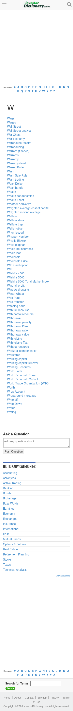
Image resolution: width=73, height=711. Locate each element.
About (17, 697)
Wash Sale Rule (17, 175)
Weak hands (15, 187)
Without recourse (18, 346)
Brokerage (9, 498)
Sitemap (42, 697)
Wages (11, 122)
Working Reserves (19, 367)
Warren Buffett (16, 167)
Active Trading (12, 483)
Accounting (10, 473)
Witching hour (16, 306)
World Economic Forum (22, 375)
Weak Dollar (15, 183)
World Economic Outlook (23, 379)
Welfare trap (15, 224)
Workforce (13, 355)
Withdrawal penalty (19, 322)
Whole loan (14, 253)
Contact (29, 697)
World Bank (14, 371)
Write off (12, 399)
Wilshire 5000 (16, 277)
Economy (9, 513)
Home (7, 697)
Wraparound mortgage (21, 395)
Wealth (11, 192)
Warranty (13, 159)
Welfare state (15, 220)
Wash (10, 171)
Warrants (13, 155)
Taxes (7, 564)
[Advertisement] (36, 46)
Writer (11, 408)
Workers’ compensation (22, 351)
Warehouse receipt (19, 143)
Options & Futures (14, 544)
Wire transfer (15, 302)
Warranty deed (16, 163)
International (11, 529)
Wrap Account (16, 391)
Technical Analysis (15, 569)
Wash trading (15, 179)
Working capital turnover (22, 363)
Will (9, 269)
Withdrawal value (18, 334)
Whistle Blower (16, 240)
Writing (11, 412)
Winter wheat (15, 293)
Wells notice (15, 228)
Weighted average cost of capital (28, 208)
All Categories (63, 575)
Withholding (14, 338)
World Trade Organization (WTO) (28, 383)
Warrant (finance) (18, 151)
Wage (10, 118)
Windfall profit (16, 285)
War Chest (13, 134)
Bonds (7, 493)
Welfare (12, 216)
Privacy (55, 697)
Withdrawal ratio (17, 330)
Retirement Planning (16, 554)
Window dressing (18, 289)
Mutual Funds (12, 539)
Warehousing (15, 147)
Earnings (8, 508)
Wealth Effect (15, 200)
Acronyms (9, 478)
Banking (8, 488)
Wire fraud (13, 298)
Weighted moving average (24, 212)
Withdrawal (14, 318)
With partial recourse (20, 314)
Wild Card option (17, 265)
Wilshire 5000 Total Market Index (28, 281)
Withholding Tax (17, 342)
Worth (11, 387)
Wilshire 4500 (16, 273)
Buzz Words (10, 503)
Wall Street (14, 126)
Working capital (17, 359)
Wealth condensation (20, 196)
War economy (16, 139)
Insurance (9, 524)
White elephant (16, 245)
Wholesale (13, 257)
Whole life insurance (20, 249)
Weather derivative (19, 204)
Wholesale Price (17, 261)
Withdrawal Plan (17, 326)
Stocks (7, 559)
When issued (15, 232)
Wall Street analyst (19, 130)
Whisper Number (18, 236)
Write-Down (14, 404)
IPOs (6, 534)
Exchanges (10, 519)
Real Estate (10, 549)
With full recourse (18, 310)
